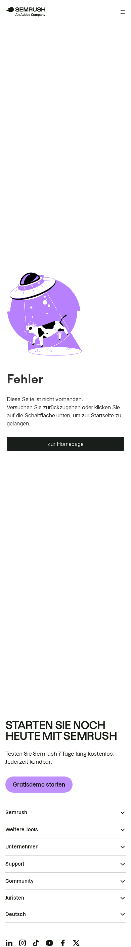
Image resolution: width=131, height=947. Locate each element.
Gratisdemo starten (39, 785)
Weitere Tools (21, 829)
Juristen (14, 898)
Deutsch (15, 914)
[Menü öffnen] (123, 12)
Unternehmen (22, 846)
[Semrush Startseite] (25, 11)
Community (19, 881)
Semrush (16, 812)
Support (15, 864)
